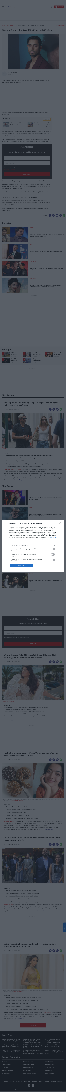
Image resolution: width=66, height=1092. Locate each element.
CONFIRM (21, 565)
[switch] (53, 549)
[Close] (60, 523)
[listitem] (33, 545)
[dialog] (33, 546)
